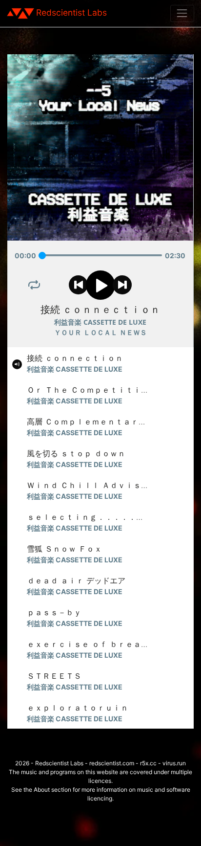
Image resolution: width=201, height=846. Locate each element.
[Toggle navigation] (182, 13)
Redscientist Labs (71, 12)
